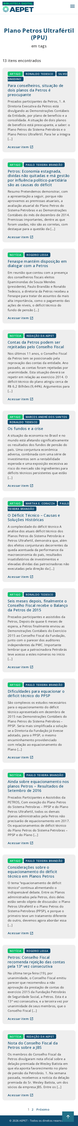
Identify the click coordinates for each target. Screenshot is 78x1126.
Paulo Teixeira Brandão (44, 164)
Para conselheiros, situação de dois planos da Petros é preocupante (35, 90)
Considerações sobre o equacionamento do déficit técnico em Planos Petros (32, 872)
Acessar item (20, 147)
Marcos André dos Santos (46, 417)
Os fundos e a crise (25, 428)
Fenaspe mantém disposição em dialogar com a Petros (37, 263)
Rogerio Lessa (37, 254)
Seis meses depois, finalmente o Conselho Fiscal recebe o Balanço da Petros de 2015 (38, 605)
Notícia (15, 254)
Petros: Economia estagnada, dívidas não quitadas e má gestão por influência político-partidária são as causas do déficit (39, 178)
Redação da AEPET (40, 336)
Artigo (15, 74)
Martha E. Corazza (40, 503)
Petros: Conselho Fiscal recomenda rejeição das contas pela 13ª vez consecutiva (36, 962)
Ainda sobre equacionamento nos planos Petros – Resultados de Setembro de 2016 (38, 786)
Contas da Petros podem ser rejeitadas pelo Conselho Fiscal (36, 344)
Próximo (42, 1109)
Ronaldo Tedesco (39, 74)
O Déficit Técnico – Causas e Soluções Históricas (34, 517)
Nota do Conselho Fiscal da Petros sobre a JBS (33, 1045)
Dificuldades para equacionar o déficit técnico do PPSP (36, 693)
